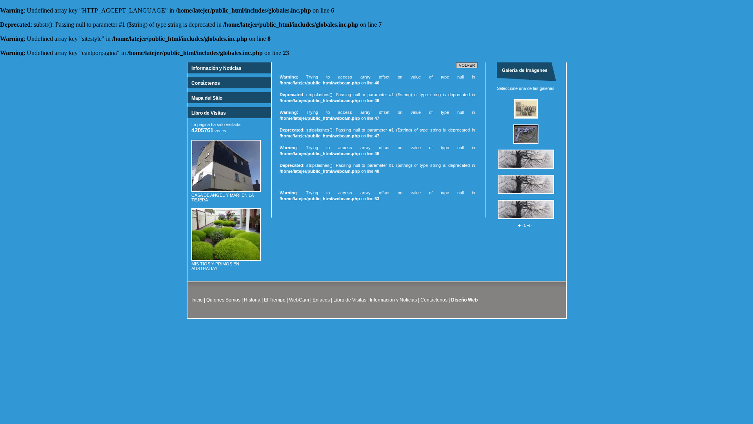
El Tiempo (275, 300)
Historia (252, 300)
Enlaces (321, 300)
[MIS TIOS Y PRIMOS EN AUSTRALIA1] (226, 260)
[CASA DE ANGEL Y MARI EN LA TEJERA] (226, 191)
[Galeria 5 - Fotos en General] (529, 221)
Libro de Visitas (208, 113)
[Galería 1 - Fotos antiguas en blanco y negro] (529, 121)
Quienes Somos (223, 300)
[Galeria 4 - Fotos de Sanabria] (529, 196)
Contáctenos (205, 83)
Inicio (197, 300)
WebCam (299, 300)
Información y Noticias (216, 68)
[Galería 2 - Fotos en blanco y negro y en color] (528, 146)
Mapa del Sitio (206, 98)
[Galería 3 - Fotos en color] (529, 171)
